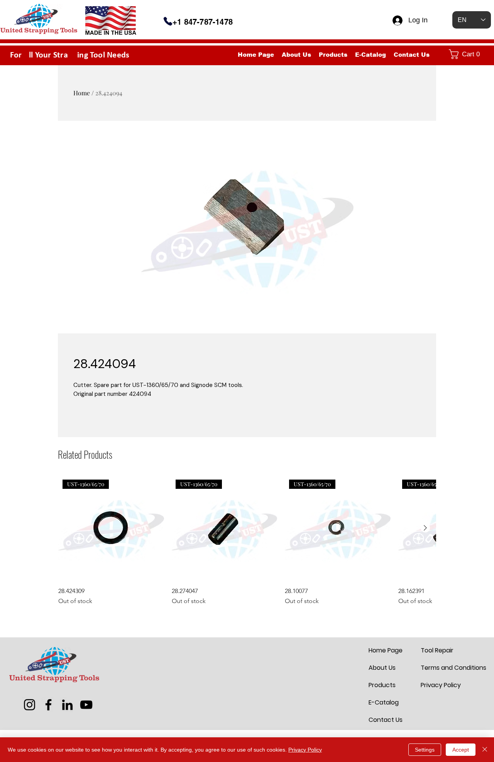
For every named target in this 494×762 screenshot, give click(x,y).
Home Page (386, 650)
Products (382, 685)
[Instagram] (29, 704)
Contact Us (386, 719)
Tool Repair (437, 650)
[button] (468, 54)
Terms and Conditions (439, 667)
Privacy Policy (439, 685)
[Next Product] (425, 527)
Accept (460, 750)
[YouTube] (86, 704)
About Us (382, 667)
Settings (425, 750)
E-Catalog (384, 702)
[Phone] (168, 21)
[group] (247, 540)
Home (81, 93)
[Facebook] (48, 704)
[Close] (484, 749)
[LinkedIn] (67, 704)
